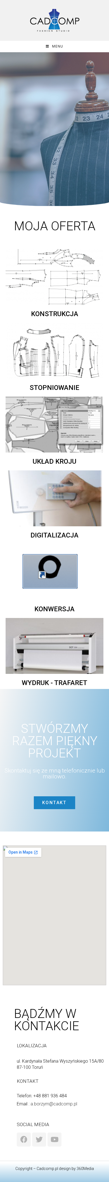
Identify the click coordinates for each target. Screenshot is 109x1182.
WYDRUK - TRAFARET (54, 683)
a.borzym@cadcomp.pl (53, 1104)
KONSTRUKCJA (54, 314)
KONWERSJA (54, 609)
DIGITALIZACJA (54, 535)
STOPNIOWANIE (54, 388)
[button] (54, 802)
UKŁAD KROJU (54, 461)
